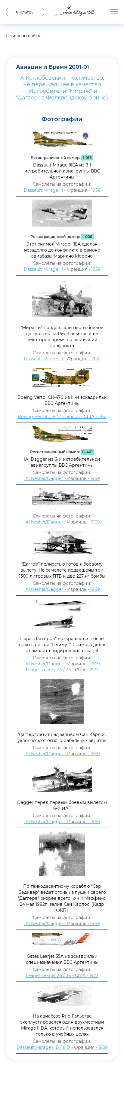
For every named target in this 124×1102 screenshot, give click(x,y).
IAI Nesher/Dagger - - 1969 (62, 478)
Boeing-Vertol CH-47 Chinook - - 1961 (62, 416)
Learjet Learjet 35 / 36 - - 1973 (62, 670)
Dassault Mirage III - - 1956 (62, 190)
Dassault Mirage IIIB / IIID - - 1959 (62, 1047)
